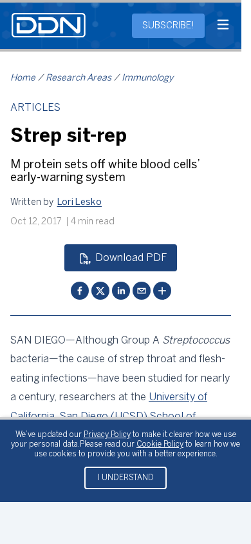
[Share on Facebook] (80, 291)
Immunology (147, 78)
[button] (79, 203)
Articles (35, 108)
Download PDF (131, 258)
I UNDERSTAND (126, 477)
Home (22, 78)
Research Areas (78, 78)
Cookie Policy (159, 444)
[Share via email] (142, 291)
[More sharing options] (162, 291)
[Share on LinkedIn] (121, 291)
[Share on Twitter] (100, 291)
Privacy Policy (107, 434)
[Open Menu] (223, 26)
